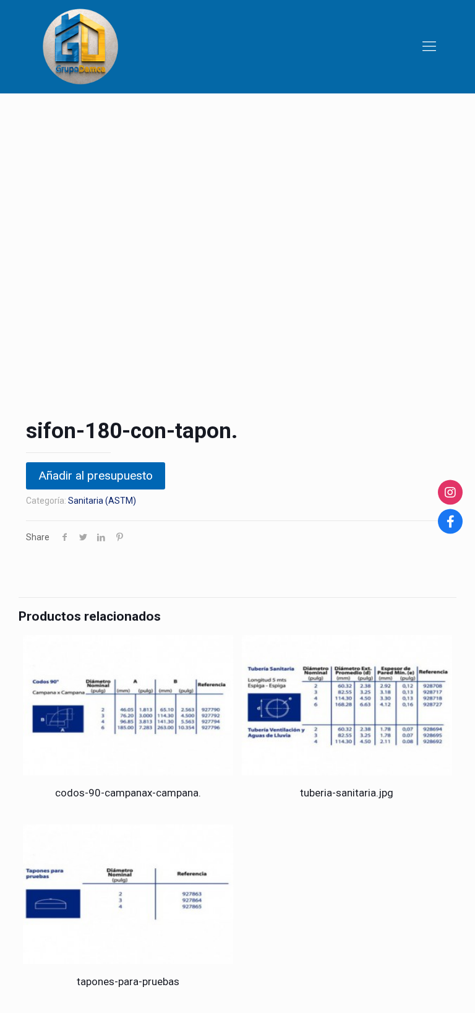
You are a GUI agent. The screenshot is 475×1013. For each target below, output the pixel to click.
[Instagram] (450, 492)
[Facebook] (450, 521)
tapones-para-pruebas (128, 981)
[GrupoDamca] (79, 46)
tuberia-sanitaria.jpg (346, 793)
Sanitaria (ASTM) (102, 501)
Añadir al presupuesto (95, 475)
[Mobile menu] (429, 46)
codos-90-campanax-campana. (128, 793)
